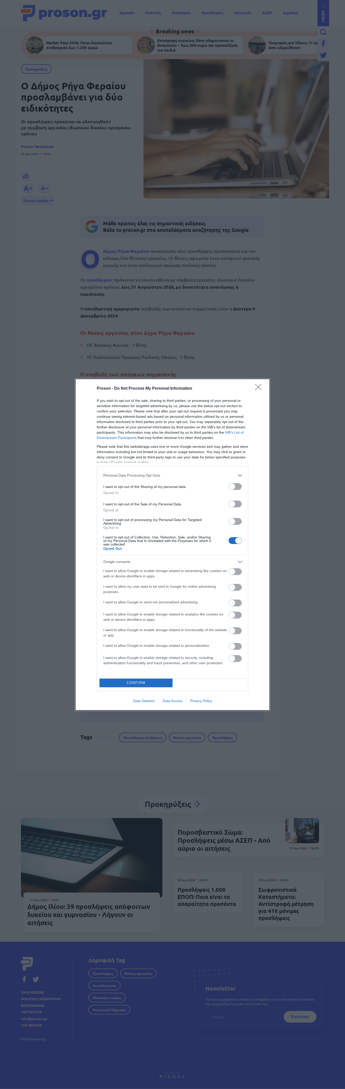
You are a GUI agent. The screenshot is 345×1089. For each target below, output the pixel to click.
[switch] (235, 486)
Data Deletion (144, 701)
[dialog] (172, 544)
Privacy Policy (201, 701)
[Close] (260, 388)
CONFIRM (136, 683)
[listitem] (172, 475)
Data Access (172, 701)
